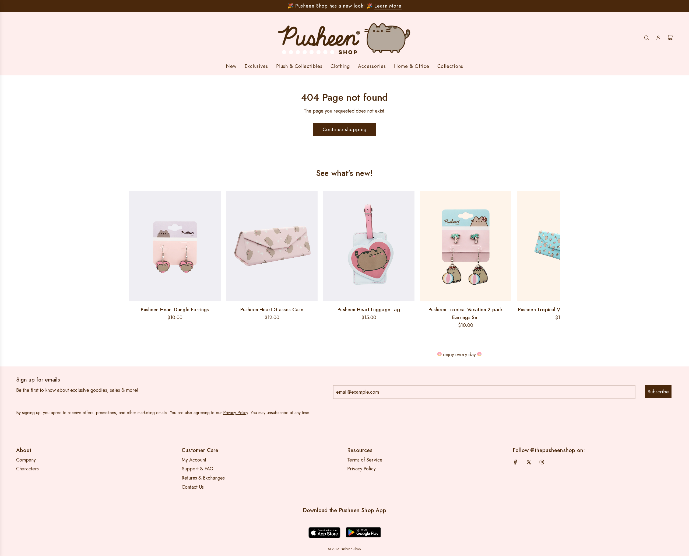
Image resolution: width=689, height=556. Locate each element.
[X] (529, 462)
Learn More (388, 5)
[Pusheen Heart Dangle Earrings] (175, 246)
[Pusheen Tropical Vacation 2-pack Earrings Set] (465, 246)
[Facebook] (515, 462)
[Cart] (670, 38)
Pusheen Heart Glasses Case (272, 309)
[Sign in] (658, 38)
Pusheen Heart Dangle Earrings (175, 309)
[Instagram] (542, 462)
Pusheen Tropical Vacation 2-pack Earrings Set (465, 313)
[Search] (646, 38)
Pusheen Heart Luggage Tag (369, 309)
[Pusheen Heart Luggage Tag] (368, 246)
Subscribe (658, 391)
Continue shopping (345, 129)
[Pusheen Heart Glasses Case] (272, 246)
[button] (135, 260)
